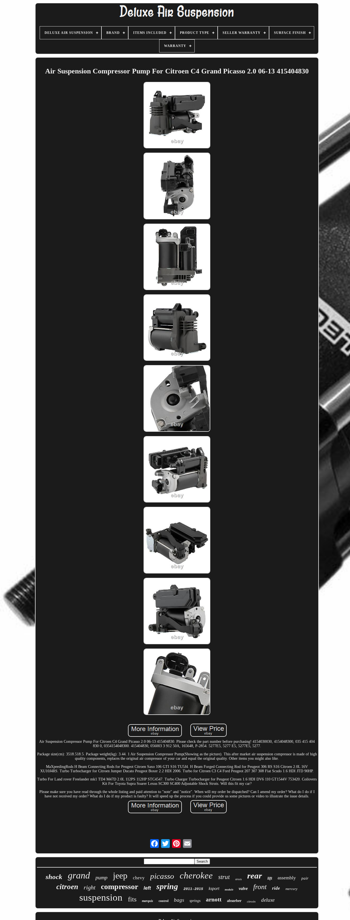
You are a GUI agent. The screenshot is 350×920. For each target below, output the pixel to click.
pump (101, 877)
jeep (120, 875)
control (163, 901)
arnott (213, 899)
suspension (100, 897)
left (147, 888)
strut (224, 877)
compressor (119, 886)
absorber (234, 901)
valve (243, 888)
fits (132, 899)
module (229, 889)
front (260, 887)
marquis (147, 901)
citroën (251, 901)
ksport (214, 888)
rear (254, 875)
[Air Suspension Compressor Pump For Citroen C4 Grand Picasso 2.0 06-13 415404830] (177, 115)
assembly (287, 877)
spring (167, 886)
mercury (291, 889)
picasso (162, 876)
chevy (139, 877)
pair (304, 878)
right (89, 887)
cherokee (196, 875)
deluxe (268, 900)
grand (79, 875)
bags (179, 900)
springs (194, 901)
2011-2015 (193, 889)
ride (276, 888)
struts (238, 879)
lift (269, 878)
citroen (67, 887)
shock (54, 876)
